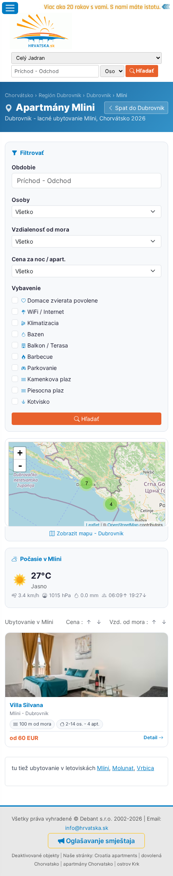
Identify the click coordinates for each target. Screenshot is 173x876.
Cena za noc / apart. (39, 259)
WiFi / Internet (45, 311)
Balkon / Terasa (47, 345)
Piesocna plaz (45, 390)
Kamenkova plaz (49, 379)
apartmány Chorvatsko (88, 864)
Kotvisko (38, 401)
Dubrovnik (98, 95)
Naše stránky (77, 855)
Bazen (35, 334)
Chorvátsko (19, 95)
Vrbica (145, 767)
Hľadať (144, 70)
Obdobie (23, 167)
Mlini (103, 767)
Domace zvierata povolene (62, 300)
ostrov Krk (128, 864)
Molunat (123, 767)
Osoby (21, 199)
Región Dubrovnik (60, 95)
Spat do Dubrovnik (140, 107)
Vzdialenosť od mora (40, 229)
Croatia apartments (116, 855)
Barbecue (40, 356)
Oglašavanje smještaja (100, 841)
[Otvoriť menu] (10, 8)
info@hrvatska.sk (86, 828)
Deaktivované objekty (35, 855)
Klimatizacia (43, 322)
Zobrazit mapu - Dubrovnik (90, 533)
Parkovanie (42, 367)
